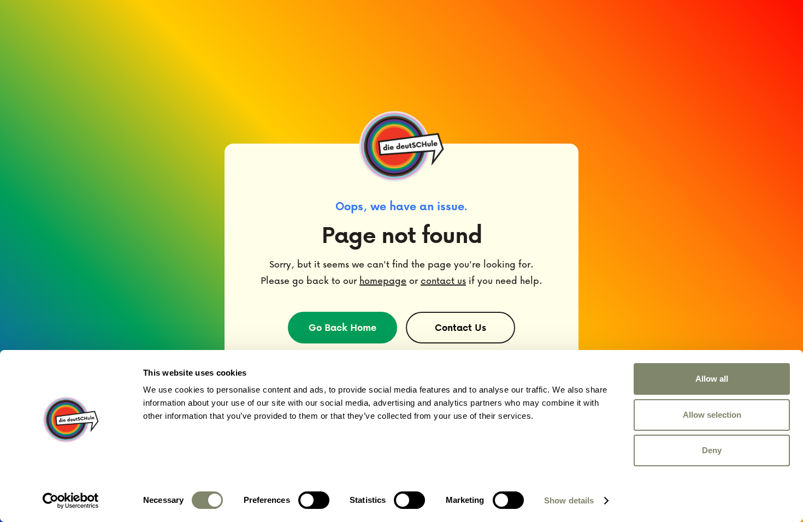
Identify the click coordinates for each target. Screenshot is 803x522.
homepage (382, 280)
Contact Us (460, 327)
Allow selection (712, 414)
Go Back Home (342, 327)
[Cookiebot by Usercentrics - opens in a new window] (71, 501)
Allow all (711, 378)
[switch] (313, 500)
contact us (443, 280)
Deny (712, 450)
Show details (569, 500)
